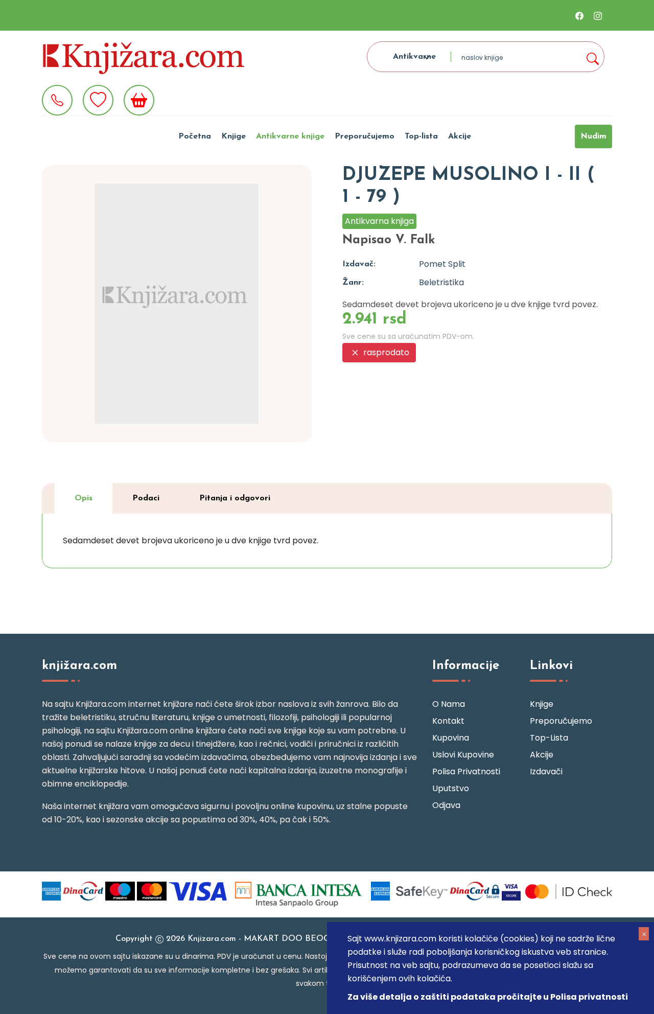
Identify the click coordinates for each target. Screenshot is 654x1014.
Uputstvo (450, 788)
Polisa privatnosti (466, 771)
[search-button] (592, 56)
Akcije (459, 136)
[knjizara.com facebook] (579, 15)
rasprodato (385, 352)
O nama (448, 704)
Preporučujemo (364, 136)
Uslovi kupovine (463, 754)
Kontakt (448, 721)
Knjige (233, 136)
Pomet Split (442, 264)
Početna (194, 136)
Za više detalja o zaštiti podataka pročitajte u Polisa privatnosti (487, 997)
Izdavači (546, 771)
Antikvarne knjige (290, 136)
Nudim (593, 136)
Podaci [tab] (145, 498)
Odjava (446, 805)
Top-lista (421, 136)
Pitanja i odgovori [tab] (234, 498)
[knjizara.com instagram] (598, 15)
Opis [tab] (83, 498)
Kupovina (450, 738)
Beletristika (441, 282)
